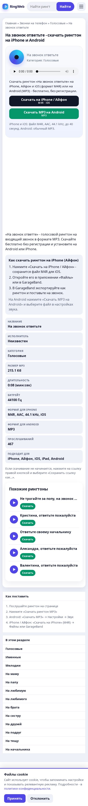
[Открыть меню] (81, 6)
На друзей (14, 724)
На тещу (12, 741)
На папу (12, 682)
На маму (12, 674)
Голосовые (57, 23)
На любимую (16, 690)
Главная (11, 23)
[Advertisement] (44, 185)
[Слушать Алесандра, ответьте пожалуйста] (14, 553)
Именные (13, 657)
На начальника (18, 749)
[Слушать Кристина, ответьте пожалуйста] (14, 519)
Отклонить (40, 798)
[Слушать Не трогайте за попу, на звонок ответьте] (14, 503)
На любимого (16, 699)
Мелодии (13, 665)
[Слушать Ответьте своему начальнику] (14, 536)
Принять (14, 798)
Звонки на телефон (33, 23)
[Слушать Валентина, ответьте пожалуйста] (14, 569)
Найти (65, 6)
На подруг (13, 732)
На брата (12, 707)
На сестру (13, 716)
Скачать (27, 506)
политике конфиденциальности (27, 788)
